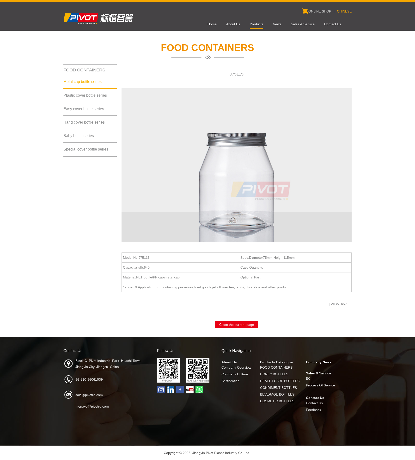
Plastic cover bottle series (85, 95)
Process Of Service (320, 385)
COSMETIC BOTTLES (277, 401)
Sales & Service (303, 24)
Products (256, 24)
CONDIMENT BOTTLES (278, 388)
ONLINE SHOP (319, 11)
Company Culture (234, 374)
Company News (318, 362)
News (277, 24)
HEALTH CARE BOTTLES (279, 381)
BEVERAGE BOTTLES (277, 394)
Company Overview (236, 367)
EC (308, 378)
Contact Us (332, 24)
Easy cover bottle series (83, 109)
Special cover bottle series (85, 149)
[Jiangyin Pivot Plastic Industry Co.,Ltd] (99, 24)
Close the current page (236, 325)
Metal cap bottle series (82, 82)
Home (212, 24)
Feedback (313, 410)
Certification (230, 381)
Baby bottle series (78, 136)
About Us (233, 24)
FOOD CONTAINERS (276, 367)
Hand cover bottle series (84, 122)
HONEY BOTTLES (274, 374)
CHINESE (344, 11)
